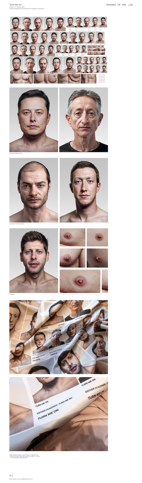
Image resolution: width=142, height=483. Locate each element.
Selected (111, 4)
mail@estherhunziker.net (27, 479)
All (119, 4)
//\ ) (11, 475)
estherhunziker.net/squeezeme (19, 457)
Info (124, 4)
